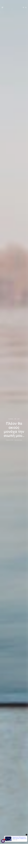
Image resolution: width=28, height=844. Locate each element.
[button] (26, 7)
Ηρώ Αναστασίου (18, 440)
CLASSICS (11, 418)
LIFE (15, 418)
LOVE (18, 418)
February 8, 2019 (9, 440)
